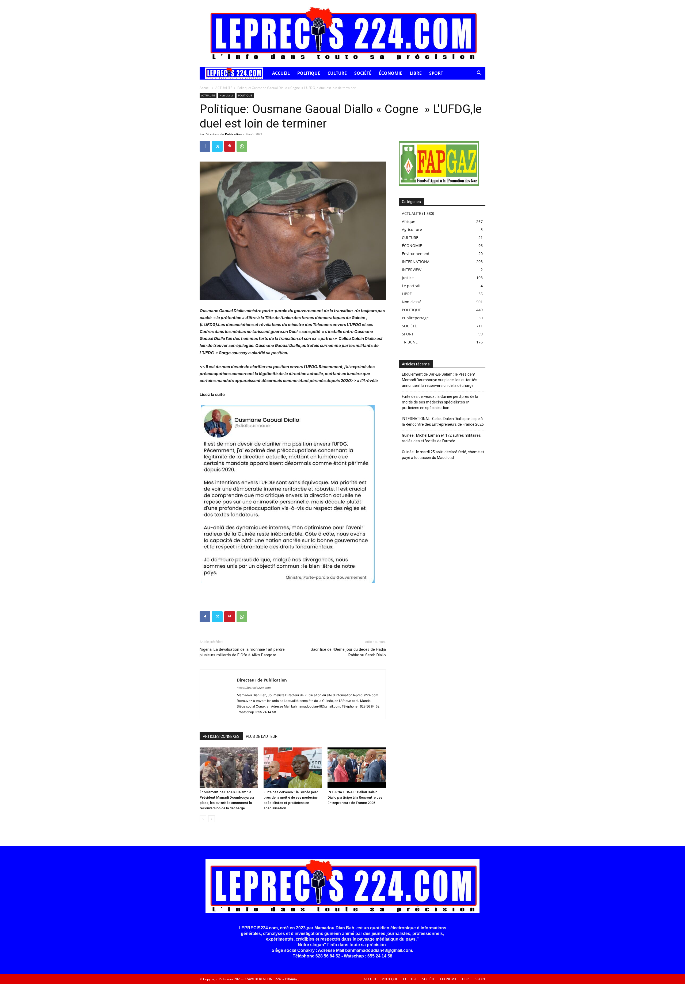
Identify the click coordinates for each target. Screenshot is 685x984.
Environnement (415, 253)
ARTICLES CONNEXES (221, 736)
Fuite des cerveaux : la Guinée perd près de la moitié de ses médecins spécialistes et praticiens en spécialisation (440, 402)
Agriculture (412, 229)
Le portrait (411, 285)
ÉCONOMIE (390, 73)
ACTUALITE (223, 87)
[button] (479, 73)
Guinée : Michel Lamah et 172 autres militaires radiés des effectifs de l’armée (441, 438)
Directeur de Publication (224, 134)
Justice (408, 277)
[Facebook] (205, 146)
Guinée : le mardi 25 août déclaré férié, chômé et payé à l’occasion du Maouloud (443, 455)
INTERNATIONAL (416, 261)
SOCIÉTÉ (362, 73)
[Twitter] (217, 146)
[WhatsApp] (242, 146)
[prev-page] (203, 818)
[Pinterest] (229, 146)
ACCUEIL (281, 73)
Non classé (226, 95)
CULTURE (337, 73)
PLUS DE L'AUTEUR (261, 736)
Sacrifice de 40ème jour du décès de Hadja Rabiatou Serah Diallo (348, 652)
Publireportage (415, 317)
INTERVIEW (411, 269)
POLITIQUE (308, 73)
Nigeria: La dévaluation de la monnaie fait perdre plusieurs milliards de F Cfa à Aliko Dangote (242, 652)
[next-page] (211, 818)
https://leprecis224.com (254, 688)
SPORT (436, 73)
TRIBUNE (410, 342)
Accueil (205, 87)
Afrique (408, 221)
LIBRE (416, 73)
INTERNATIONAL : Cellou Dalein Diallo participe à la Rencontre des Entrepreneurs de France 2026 (355, 797)
